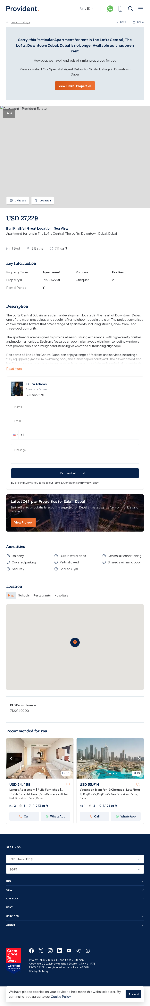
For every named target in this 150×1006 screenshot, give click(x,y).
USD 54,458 (19, 784)
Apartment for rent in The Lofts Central (35, 233)
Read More (14, 368)
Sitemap (79, 959)
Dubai (112, 233)
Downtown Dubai (94, 233)
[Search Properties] (130, 8)
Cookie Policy (61, 996)
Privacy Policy (90, 482)
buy (8, 881)
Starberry (43, 971)
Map (11, 595)
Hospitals (61, 595)
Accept (134, 994)
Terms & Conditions (65, 482)
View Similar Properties (75, 86)
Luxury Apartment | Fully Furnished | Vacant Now (35, 790)
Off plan (12, 898)
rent (9, 907)
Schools (23, 595)
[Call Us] (120, 8)
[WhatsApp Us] (110, 8)
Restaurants (42, 595)
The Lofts (72, 233)
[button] (15, 434)
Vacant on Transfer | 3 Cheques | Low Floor (110, 789)
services (12, 916)
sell (9, 890)
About (10, 925)
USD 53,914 (89, 784)
